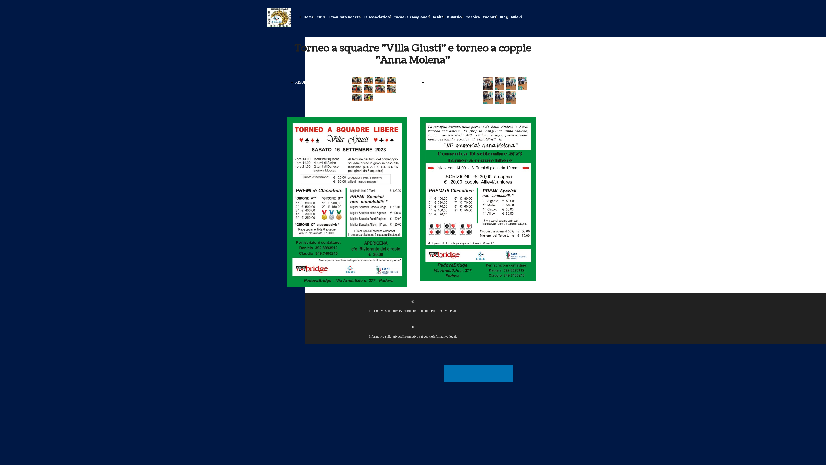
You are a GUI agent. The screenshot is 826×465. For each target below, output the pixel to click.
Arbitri (438, 17)
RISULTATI (304, 82)
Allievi (516, 17)
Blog (504, 17)
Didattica (455, 17)
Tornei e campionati (412, 17)
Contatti (489, 17)
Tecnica (473, 17)
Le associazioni (377, 17)
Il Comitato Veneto (344, 17)
